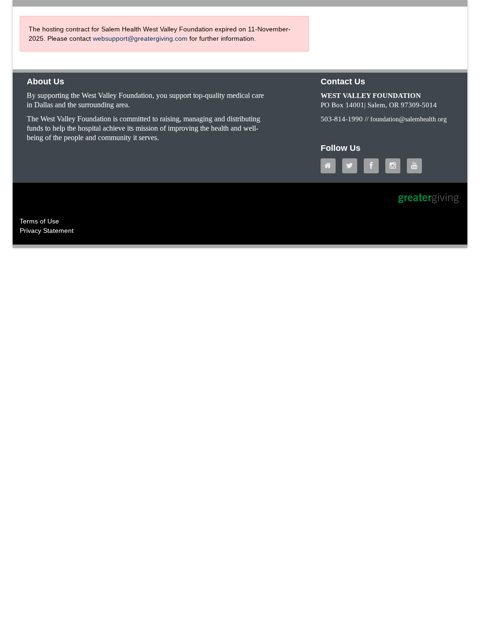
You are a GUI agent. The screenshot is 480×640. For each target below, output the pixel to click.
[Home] (330, 166)
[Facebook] (373, 166)
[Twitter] (352, 166)
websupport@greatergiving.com (140, 38)
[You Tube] (417, 166)
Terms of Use (39, 221)
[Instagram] (395, 166)
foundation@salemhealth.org (408, 119)
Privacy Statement (47, 230)
